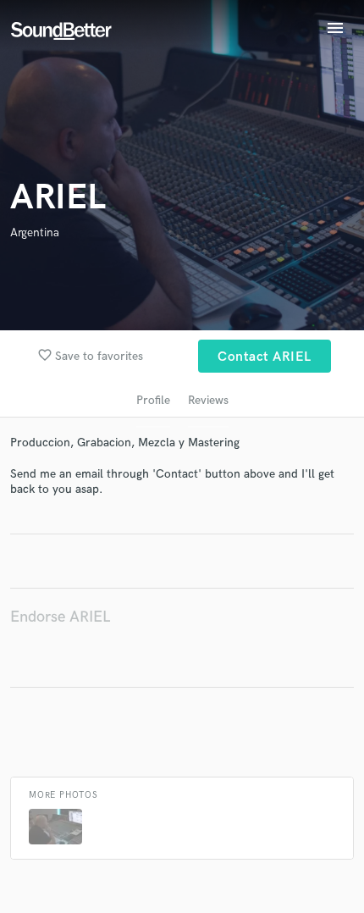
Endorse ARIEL (60, 617)
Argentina (34, 232)
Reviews (208, 400)
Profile (153, 400)
